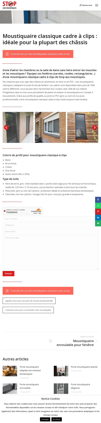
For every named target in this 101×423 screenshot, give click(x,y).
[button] (6, 127)
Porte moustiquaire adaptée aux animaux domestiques (30, 370)
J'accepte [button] (45, 419)
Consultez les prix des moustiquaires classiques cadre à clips (40, 53)
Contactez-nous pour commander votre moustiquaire (28, 310)
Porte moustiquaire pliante (84, 366)
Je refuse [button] (56, 419)
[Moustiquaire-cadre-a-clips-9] (18, 127)
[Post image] (10, 371)
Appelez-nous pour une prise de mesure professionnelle (29, 301)
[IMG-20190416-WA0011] (50, 127)
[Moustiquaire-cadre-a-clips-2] (82, 127)
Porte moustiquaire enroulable (29, 386)
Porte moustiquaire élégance (80, 386)
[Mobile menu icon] (96, 5)
